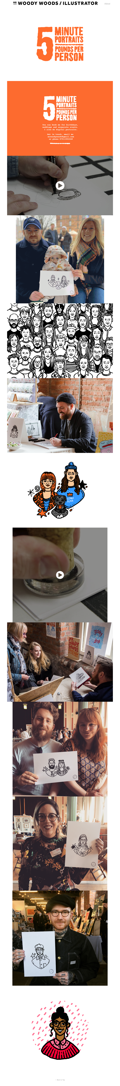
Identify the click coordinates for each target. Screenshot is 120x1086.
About (107, 3)
